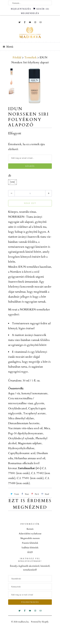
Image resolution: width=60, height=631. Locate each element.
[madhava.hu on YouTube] (30, 22)
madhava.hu (23, 621)
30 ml (12, 182)
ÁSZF (30, 552)
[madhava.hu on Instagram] (35, 22)
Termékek (30, 57)
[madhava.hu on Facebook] (25, 22)
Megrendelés (30, 13)
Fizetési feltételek (30, 542)
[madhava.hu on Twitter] (19, 22)
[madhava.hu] (30, 33)
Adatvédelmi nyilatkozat (30, 533)
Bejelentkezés (21, 9)
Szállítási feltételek (30, 547)
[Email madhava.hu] (40, 22)
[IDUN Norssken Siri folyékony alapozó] (34, 85)
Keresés (30, 528)
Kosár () (42, 9)
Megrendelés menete (30, 538)
